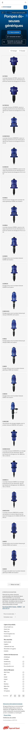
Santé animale (7, 642)
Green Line (6, 629)
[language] (2, 2)
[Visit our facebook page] (10, 695)
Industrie (6, 651)
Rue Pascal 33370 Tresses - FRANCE (11, 606)
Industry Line (7, 636)
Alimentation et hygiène (10, 648)
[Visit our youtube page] (23, 695)
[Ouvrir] (25, 7)
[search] (25, 2)
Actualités (6, 659)
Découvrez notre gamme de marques (12, 703)
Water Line (6, 631)
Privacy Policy (7, 715)
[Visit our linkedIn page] (15, 695)
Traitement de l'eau (9, 646)
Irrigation (6, 644)
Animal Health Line (8, 627)
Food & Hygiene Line (9, 633)
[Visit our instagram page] (19, 695)
